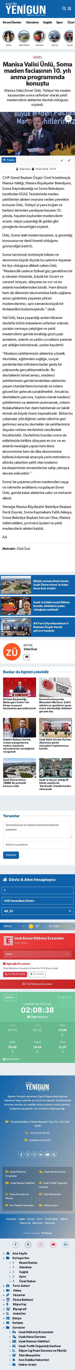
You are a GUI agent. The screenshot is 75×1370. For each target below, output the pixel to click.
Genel (37, 57)
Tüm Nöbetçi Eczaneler (39, 984)
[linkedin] (65, 1245)
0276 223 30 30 (40, 1133)
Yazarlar (18, 1295)
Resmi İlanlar (12, 22)
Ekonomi (37, 1223)
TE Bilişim (46, 1233)
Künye (16, 1318)
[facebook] (15, 1245)
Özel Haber (51, 1219)
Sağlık (47, 22)
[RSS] (54, 1155)
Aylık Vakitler (12, 1059)
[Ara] (64, 9)
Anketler (19, 1313)
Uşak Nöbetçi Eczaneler (15, 1173)
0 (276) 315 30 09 (16, 974)
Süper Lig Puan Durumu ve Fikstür (43, 1350)
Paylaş (11, 160)
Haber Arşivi (51, 1205)
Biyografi (19, 1309)
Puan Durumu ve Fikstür (17, 1196)
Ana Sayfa (19, 1253)
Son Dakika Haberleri (21, 1205)
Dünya (31, 1219)
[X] (28, 1155)
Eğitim (64, 1219)
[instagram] (41, 1245)
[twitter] (28, 1245)
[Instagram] (34, 1155)
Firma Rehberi (22, 1299)
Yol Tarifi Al (38, 974)
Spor (59, 22)
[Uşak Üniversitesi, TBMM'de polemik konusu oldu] (19, 767)
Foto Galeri (20, 1285)
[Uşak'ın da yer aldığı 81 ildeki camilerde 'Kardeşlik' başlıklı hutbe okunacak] (55, 767)
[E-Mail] (27, 657)
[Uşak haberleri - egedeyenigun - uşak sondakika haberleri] (26, 9)
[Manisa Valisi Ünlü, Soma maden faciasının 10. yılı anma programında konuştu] (37, 134)
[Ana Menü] (69, 9)
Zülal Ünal (24, 169)
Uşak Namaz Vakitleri (22, 1183)
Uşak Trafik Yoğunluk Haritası (53, 1185)
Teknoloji (49, 1223)
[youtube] (53, 1245)
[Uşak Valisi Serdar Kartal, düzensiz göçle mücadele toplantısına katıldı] (55, 727)
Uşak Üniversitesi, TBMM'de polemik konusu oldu (14, 783)
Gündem (32, 22)
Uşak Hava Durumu (55, 1171)
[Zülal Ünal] (12, 651)
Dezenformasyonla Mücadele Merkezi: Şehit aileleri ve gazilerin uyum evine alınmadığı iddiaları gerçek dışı (55, 705)
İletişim (17, 1322)
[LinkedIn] (41, 1155)
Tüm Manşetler (52, 1194)
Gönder (11, 855)
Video (16, 1290)
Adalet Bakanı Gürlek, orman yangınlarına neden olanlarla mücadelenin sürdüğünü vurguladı (18, 745)
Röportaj (25, 1223)
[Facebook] (21, 1155)
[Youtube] (47, 1155)
